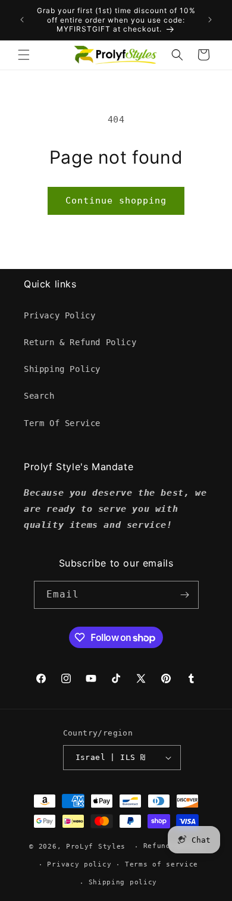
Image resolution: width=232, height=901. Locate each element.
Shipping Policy (62, 369)
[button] (24, 55)
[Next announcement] (210, 20)
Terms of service (161, 864)
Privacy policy (79, 864)
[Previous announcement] (22, 20)
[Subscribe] (185, 595)
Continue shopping (116, 200)
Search (39, 396)
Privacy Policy (59, 315)
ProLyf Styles (96, 846)
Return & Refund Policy (80, 342)
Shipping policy (123, 882)
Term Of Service (62, 423)
